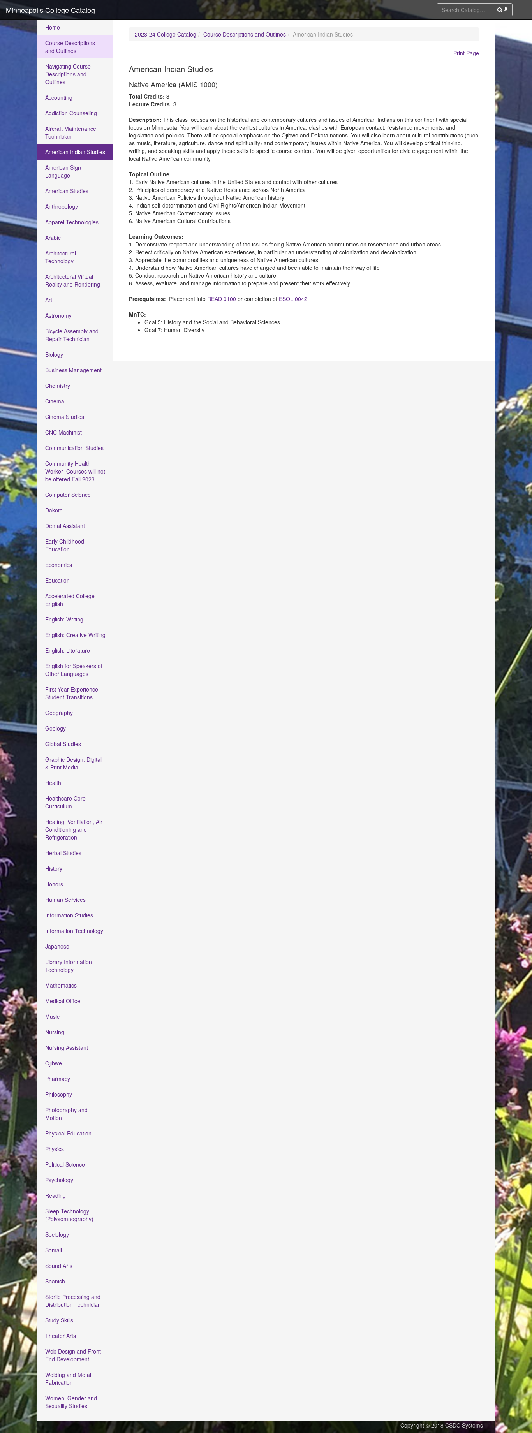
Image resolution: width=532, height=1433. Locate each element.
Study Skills (59, 1320)
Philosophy (58, 1094)
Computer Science (68, 494)
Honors (54, 884)
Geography (59, 712)
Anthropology (61, 206)
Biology (54, 354)
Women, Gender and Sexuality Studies (71, 1402)
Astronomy (58, 315)
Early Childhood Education (64, 545)
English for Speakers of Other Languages (73, 670)
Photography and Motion (66, 1113)
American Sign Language (63, 171)
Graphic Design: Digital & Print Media (73, 763)
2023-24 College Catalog (165, 34)
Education (57, 580)
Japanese (57, 946)
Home (52, 27)
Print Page (466, 53)
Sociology (57, 1234)
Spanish (55, 1281)
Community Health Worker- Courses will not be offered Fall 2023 (75, 471)
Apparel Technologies (72, 222)
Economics (58, 565)
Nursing (54, 1032)
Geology (55, 728)
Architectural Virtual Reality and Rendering (72, 280)
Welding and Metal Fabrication (68, 1378)
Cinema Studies (64, 417)
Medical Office (62, 1001)
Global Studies (63, 744)
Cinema (54, 401)
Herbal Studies (63, 853)
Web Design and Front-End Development (74, 1355)
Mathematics (61, 985)
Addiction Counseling (71, 113)
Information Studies (69, 915)
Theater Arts (60, 1336)
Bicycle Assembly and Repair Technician (72, 335)
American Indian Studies (75, 152)
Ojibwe (53, 1063)
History (53, 868)
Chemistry (57, 385)
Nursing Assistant (66, 1047)
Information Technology (74, 931)
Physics (54, 1149)
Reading (55, 1195)
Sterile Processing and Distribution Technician (73, 1300)
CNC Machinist (63, 432)
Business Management (73, 370)
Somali (53, 1250)
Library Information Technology (68, 966)
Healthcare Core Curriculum (65, 802)
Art (48, 300)
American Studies (66, 191)
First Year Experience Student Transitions (71, 693)
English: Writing (64, 619)
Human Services (65, 899)
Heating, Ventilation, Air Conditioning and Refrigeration (73, 829)
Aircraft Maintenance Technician (70, 132)
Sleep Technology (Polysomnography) (69, 1215)
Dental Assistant (65, 526)
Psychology (59, 1180)
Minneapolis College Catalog (50, 10)
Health (53, 783)
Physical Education (68, 1133)
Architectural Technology (60, 257)
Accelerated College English (70, 599)
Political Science (65, 1164)
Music (52, 1016)
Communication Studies (74, 448)
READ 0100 (221, 299)
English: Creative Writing (75, 635)
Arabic (53, 237)
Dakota (54, 510)
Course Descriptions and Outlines (70, 47)
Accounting (58, 97)
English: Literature (67, 650)
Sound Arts (58, 1265)
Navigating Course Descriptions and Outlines (68, 74)
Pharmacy (57, 1079)
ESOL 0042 (293, 299)
